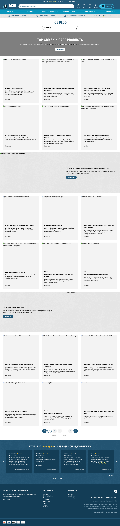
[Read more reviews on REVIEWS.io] (58, 479)
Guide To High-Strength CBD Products (16, 411)
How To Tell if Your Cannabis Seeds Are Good (96, 135)
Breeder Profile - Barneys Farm (53, 225)
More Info (74, 1)
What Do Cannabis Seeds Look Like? (15, 272)
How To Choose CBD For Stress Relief (13, 308)
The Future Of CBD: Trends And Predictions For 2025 (98, 364)
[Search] (72, 6)
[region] (60, 461)
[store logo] (9, 6)
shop (89, 11)
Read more (8, 99)
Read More (60, 49)
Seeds (69, 11)
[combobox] (60, 28)
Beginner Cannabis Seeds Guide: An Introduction (19, 364)
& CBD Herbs (49, 11)
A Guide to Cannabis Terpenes (13, 88)
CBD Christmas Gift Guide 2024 (53, 413)
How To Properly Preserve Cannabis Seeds (96, 274)
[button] (4, 461)
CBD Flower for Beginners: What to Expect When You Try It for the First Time (87, 168)
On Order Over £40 (76, 16)
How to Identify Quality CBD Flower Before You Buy (19, 225)
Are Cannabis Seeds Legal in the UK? (15, 135)
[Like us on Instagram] (115, 491)
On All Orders (18, 16)
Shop (29, 11)
